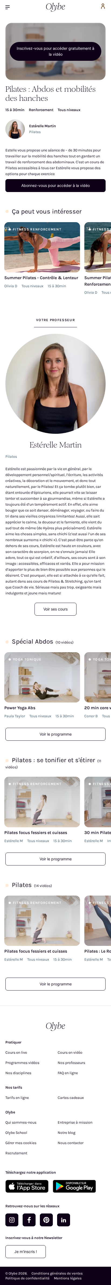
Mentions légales (68, 1278)
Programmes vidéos (22, 1062)
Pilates (35, 132)
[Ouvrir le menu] (9, 7)
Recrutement (16, 1153)
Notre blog (66, 1132)
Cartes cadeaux (71, 1097)
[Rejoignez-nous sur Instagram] (11, 1219)
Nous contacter (71, 1143)
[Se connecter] (103, 7)
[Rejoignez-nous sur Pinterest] (46, 1219)
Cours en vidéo (70, 1052)
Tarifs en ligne (17, 1097)
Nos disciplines (18, 1073)
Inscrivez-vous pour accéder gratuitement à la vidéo (55, 51)
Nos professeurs (71, 1062)
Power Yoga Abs (19, 707)
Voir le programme (56, 734)
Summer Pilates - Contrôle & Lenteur (41, 277)
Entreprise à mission (75, 1122)
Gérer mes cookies (20, 1143)
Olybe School (16, 1132)
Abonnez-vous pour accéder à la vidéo (55, 185)
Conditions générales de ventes (57, 1273)
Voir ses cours (55, 609)
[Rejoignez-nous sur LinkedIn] (63, 1219)
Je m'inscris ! (25, 1251)
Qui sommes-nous (20, 1122)
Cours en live (16, 1052)
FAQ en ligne (68, 1073)
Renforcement (41, 110)
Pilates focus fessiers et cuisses (35, 832)
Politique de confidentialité (27, 1278)
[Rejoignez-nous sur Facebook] (29, 1219)
